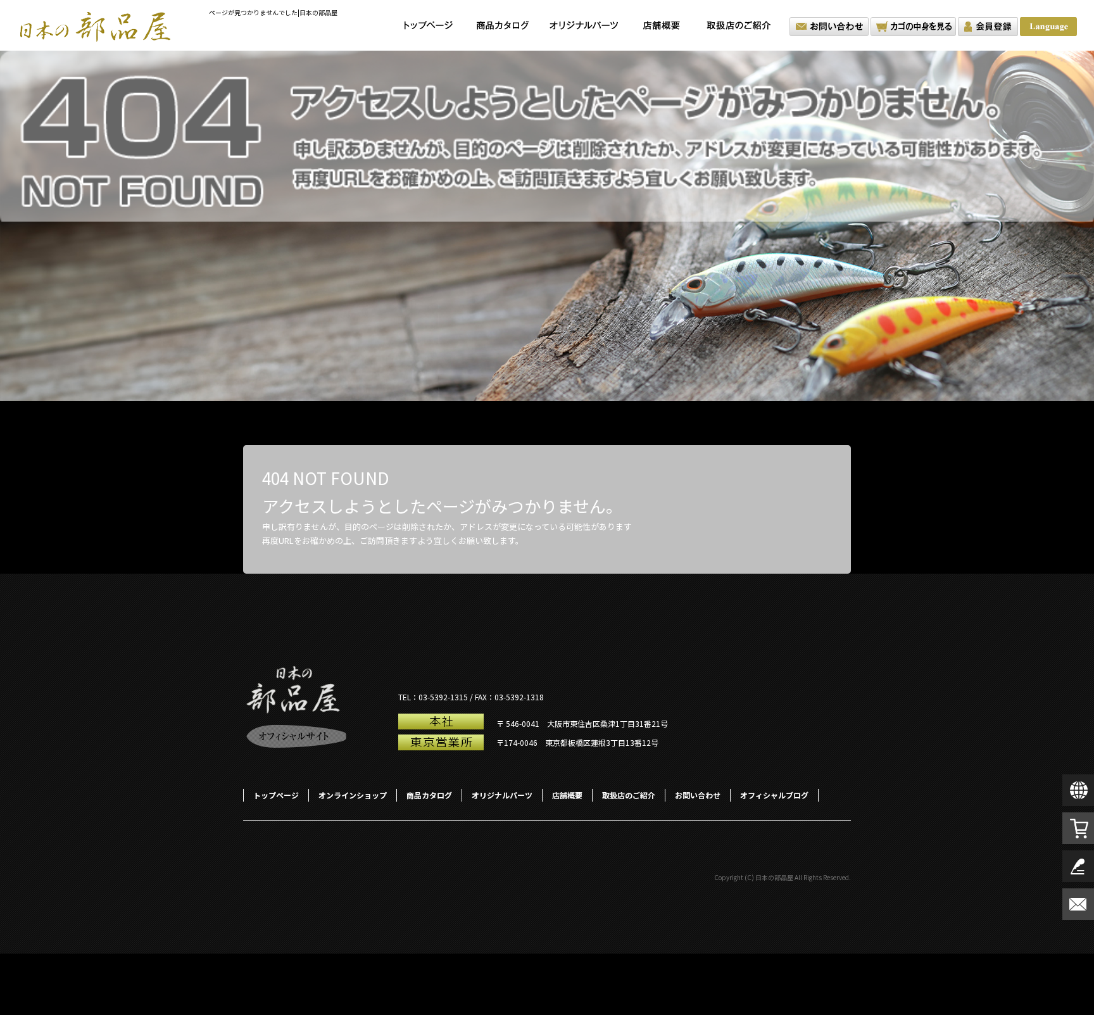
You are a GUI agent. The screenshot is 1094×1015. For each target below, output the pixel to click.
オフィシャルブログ (774, 795)
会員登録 (988, 26)
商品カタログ (503, 25)
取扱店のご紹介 (742, 25)
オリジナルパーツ (583, 25)
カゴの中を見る (913, 26)
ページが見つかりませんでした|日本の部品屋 (273, 12)
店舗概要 (661, 25)
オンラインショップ (352, 795)
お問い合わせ (829, 26)
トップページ (429, 25)
